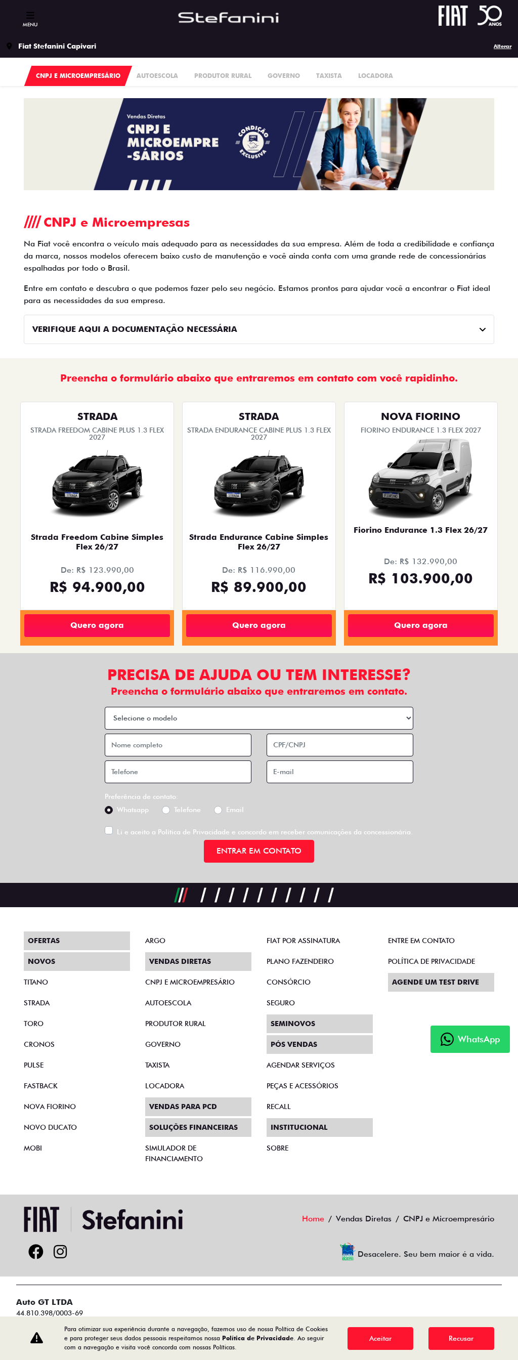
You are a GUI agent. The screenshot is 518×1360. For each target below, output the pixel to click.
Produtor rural (175, 1023)
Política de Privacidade (194, 832)
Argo (155, 941)
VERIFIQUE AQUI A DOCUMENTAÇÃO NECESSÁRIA (134, 329)
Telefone (187, 809)
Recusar (461, 1338)
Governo (163, 1044)
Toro (34, 1023)
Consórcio (289, 982)
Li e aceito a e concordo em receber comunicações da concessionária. (265, 832)
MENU (30, 24)
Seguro (281, 1003)
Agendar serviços (301, 1065)
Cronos (39, 1044)
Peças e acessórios (302, 1086)
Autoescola (168, 1003)
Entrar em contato (259, 851)
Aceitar (380, 1338)
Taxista (157, 1065)
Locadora (164, 1086)
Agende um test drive (435, 982)
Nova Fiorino (50, 1106)
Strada (37, 1003)
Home (313, 1218)
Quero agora (97, 625)
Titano (36, 982)
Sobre (277, 1148)
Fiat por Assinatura (303, 941)
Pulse (34, 1065)
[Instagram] (60, 1252)
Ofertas (44, 941)
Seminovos (293, 1023)
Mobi (33, 1148)
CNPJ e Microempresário (190, 982)
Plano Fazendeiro (300, 961)
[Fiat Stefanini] (237, 17)
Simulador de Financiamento (174, 1153)
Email (235, 809)
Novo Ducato (50, 1127)
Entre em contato (421, 941)
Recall (279, 1106)
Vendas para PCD (183, 1106)
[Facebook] (36, 1252)
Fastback (41, 1086)
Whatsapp (133, 809)
